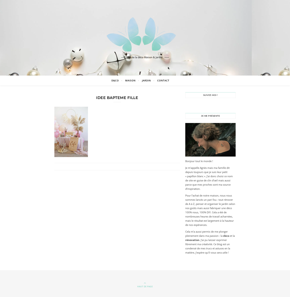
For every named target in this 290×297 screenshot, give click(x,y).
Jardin (146, 80)
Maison (130, 80)
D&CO (115, 80)
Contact (163, 80)
